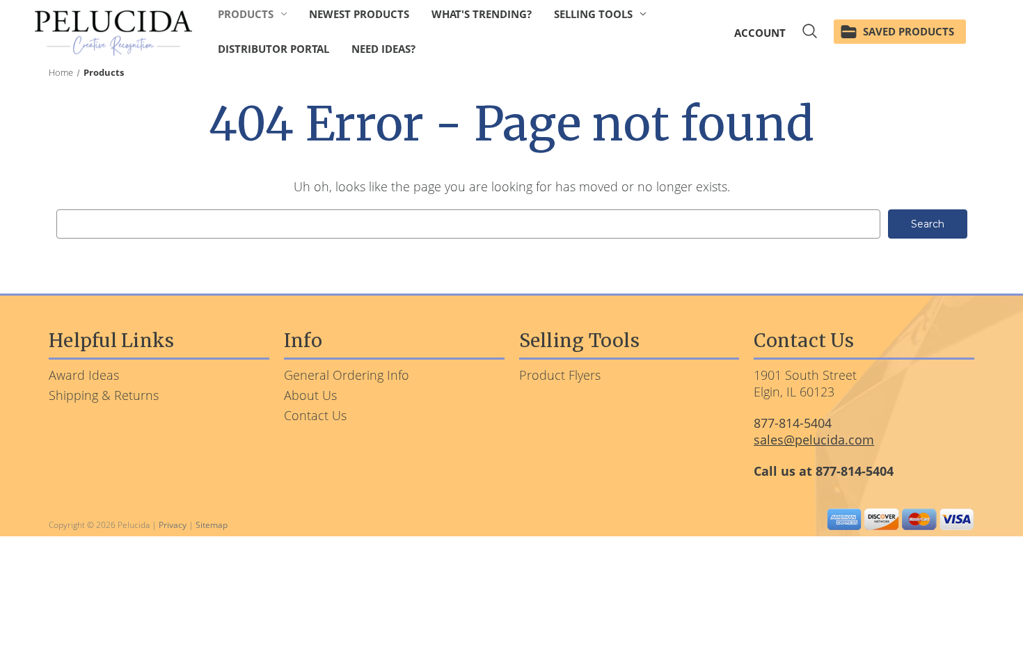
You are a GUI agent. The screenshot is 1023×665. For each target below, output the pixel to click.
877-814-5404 (793, 423)
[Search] (809, 33)
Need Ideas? (383, 49)
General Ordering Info (346, 375)
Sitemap (212, 525)
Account (760, 33)
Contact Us (315, 415)
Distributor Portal (273, 49)
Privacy (173, 525)
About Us (310, 395)
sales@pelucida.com (814, 439)
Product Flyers (560, 375)
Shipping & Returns (104, 395)
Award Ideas (84, 375)
